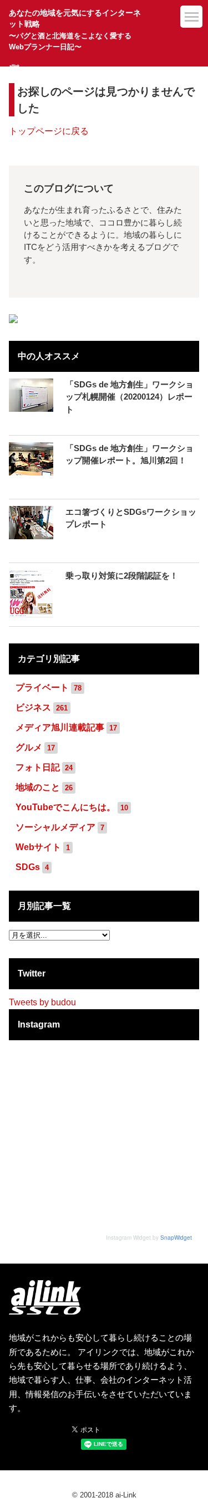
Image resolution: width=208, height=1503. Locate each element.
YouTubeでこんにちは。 (65, 807)
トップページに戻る (49, 131)
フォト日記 (38, 767)
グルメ (29, 747)
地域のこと (38, 787)
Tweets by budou (42, 1002)
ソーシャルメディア (55, 827)
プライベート (42, 687)
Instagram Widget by (149, 1237)
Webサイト (38, 847)
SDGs (28, 867)
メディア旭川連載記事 (60, 727)
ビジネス (33, 707)
